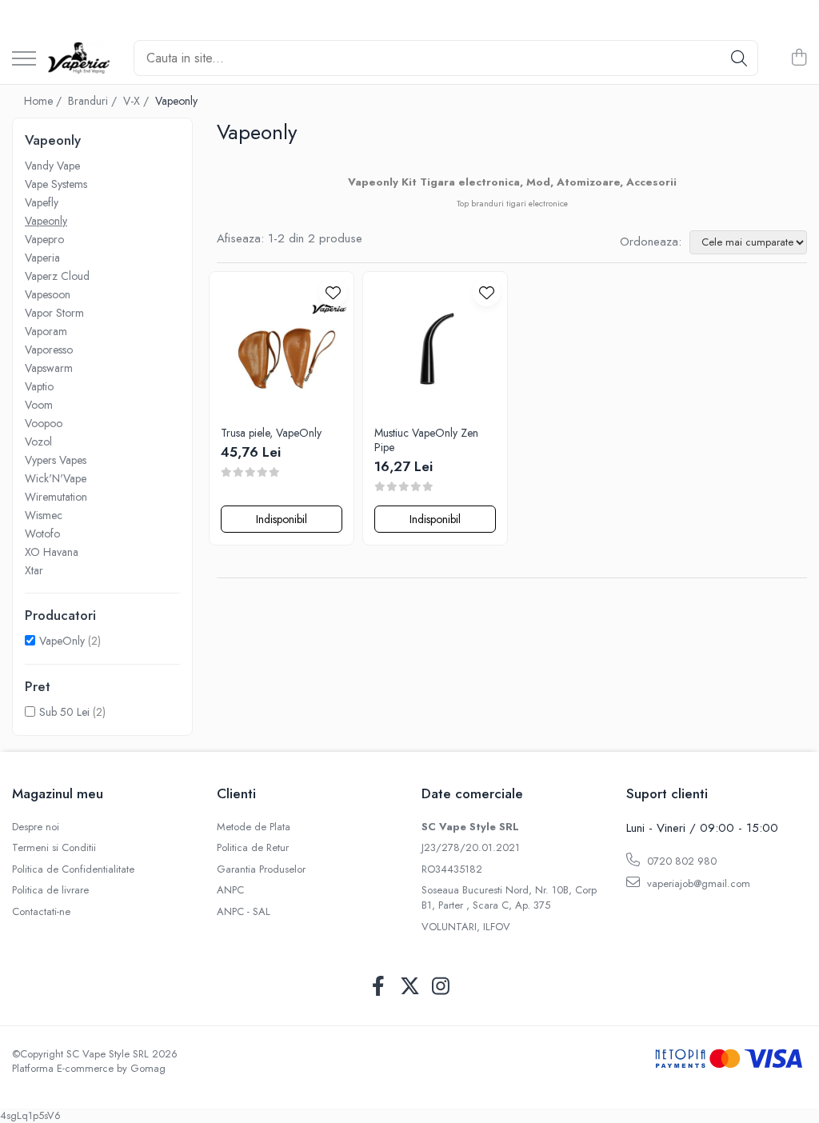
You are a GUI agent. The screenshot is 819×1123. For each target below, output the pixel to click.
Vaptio (39, 386)
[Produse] (24, 60)
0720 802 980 (680, 861)
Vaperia (42, 258)
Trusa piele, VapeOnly (271, 433)
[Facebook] (379, 987)
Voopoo (43, 423)
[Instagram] (441, 987)
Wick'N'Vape (55, 478)
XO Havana (51, 552)
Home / (44, 101)
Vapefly (41, 202)
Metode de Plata (253, 827)
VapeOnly (62, 641)
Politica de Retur (253, 848)
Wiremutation (56, 497)
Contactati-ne (41, 912)
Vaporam (46, 331)
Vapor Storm (54, 313)
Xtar (34, 570)
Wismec (43, 515)
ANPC (230, 890)
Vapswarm (49, 368)
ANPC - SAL (243, 912)
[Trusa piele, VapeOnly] (282, 344)
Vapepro (44, 239)
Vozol (38, 442)
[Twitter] (410, 987)
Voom (39, 405)
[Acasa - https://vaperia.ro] (79, 58)
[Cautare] (739, 58)
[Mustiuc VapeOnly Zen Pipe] (435, 344)
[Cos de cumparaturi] (798, 58)
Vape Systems (56, 184)
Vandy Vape (52, 166)
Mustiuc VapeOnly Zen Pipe (426, 440)
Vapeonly (46, 221)
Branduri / (94, 101)
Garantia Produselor (261, 869)
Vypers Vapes (55, 460)
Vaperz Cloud (57, 276)
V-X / (137, 101)
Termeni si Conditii (54, 848)
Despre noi (35, 827)
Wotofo (42, 534)
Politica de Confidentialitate (73, 869)
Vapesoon (47, 294)
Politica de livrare (50, 890)
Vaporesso (49, 350)
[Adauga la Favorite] (333, 292)
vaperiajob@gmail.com (697, 883)
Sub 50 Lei (64, 712)
